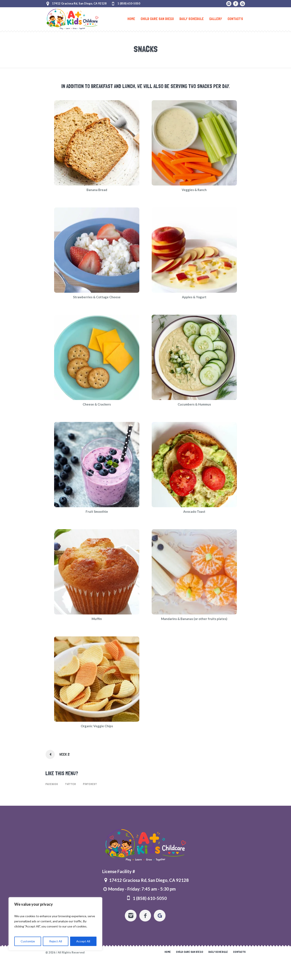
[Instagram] (228, 3)
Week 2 (64, 754)
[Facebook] (235, 3)
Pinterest (90, 784)
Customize (28, 941)
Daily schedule (218, 951)
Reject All (55, 941)
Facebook (51, 784)
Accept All (83, 941)
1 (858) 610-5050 (128, 3)
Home (167, 951)
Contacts (239, 951)
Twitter (70, 784)
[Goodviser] (242, 3)
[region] (55, 923)
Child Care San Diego (189, 951)
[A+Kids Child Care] (145, 845)
